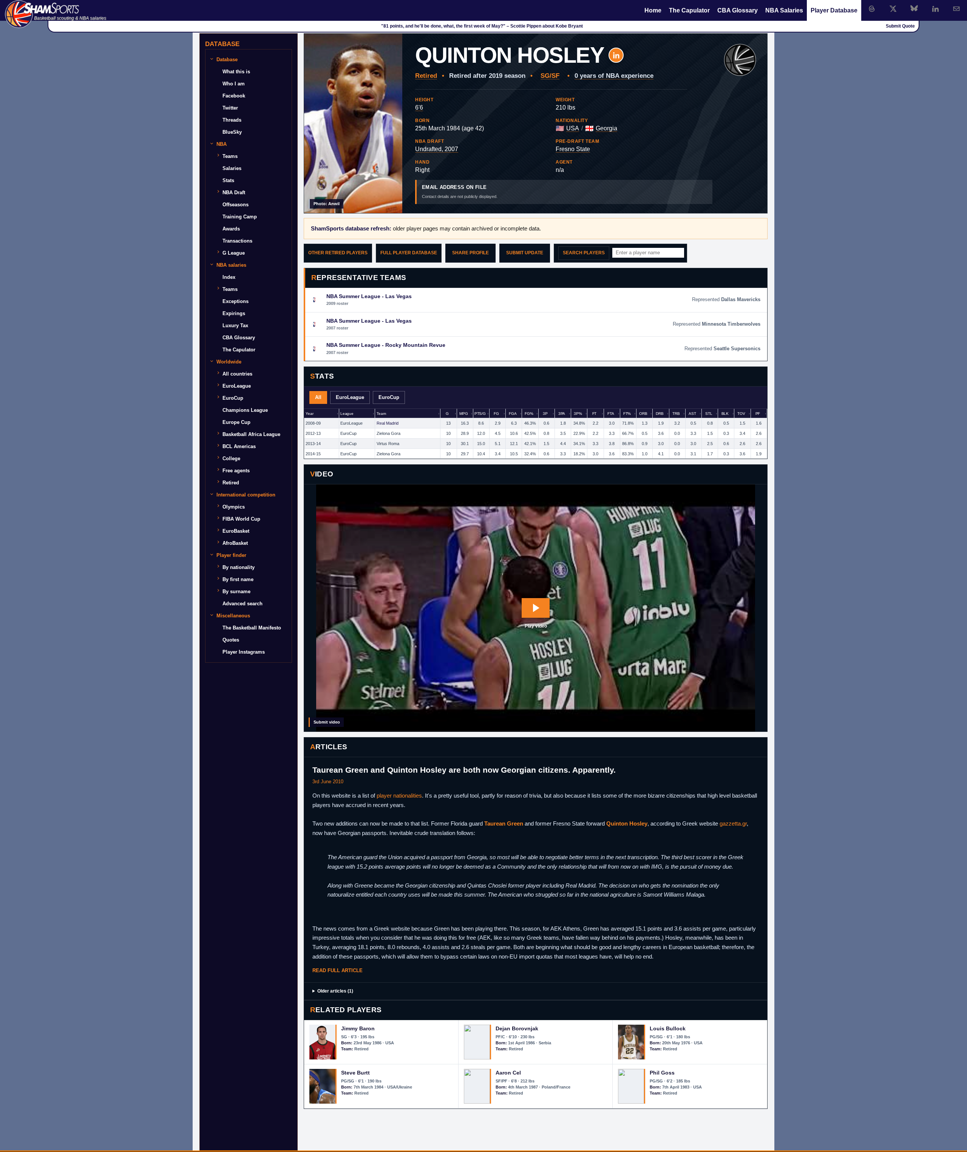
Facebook (233, 96)
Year (309, 413)
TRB (676, 413)
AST (692, 413)
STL (708, 413)
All (318, 397)
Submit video (327, 722)
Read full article (337, 970)
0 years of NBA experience (614, 75)
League (347, 413)
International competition (245, 495)
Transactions (237, 241)
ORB (643, 413)
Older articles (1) (335, 991)
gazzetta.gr (733, 823)
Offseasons (235, 204)
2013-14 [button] (313, 443)
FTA (610, 413)
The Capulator (689, 10)
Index (228, 277)
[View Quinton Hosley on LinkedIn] (616, 55)
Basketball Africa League (251, 434)
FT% (627, 413)
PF (757, 413)
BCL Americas (239, 446)
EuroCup (388, 397)
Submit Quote (900, 26)
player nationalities (399, 795)
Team (381, 413)
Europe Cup (236, 422)
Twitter (230, 108)
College (231, 458)
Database (227, 59)
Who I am (233, 84)
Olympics (233, 507)
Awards (231, 229)
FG (496, 413)
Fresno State (573, 149)
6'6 (419, 107)
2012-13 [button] (313, 433)
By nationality (238, 567)
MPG (463, 413)
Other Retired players (338, 252)
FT (594, 413)
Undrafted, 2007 (436, 149)
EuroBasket (235, 531)
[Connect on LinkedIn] (935, 8)
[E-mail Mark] (956, 8)
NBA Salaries (784, 10)
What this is (236, 71)
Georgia (606, 128)
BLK (725, 413)
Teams (230, 156)
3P (545, 413)
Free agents (236, 470)
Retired (426, 75)
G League (233, 253)
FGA (513, 413)
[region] (535, 434)
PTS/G (480, 413)
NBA (221, 144)
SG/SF (550, 75)
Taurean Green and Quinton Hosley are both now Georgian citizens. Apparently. (464, 769)
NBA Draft (233, 192)
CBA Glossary (737, 10)
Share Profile (470, 252)
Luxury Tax (235, 325)
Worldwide (228, 362)
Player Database (834, 10)
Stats (228, 180)
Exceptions (235, 301)
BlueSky (232, 132)
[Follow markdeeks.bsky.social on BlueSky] (914, 8)
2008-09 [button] (313, 423)
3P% (578, 413)
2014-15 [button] (313, 454)
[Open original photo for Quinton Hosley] (353, 123)
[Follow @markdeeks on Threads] (872, 8)
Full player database (408, 252)
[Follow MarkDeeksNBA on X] (893, 8)
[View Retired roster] (740, 60)
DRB (660, 413)
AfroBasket (235, 543)
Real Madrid (388, 423)
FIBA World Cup (241, 519)
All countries (237, 374)
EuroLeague (350, 397)
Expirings (233, 313)
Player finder (231, 555)
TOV (741, 413)
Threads (231, 120)
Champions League (245, 410)
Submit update (524, 252)
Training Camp (239, 217)
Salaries (231, 168)
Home (652, 10)
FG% (529, 413)
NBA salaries (231, 265)
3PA (561, 413)
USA (572, 128)
